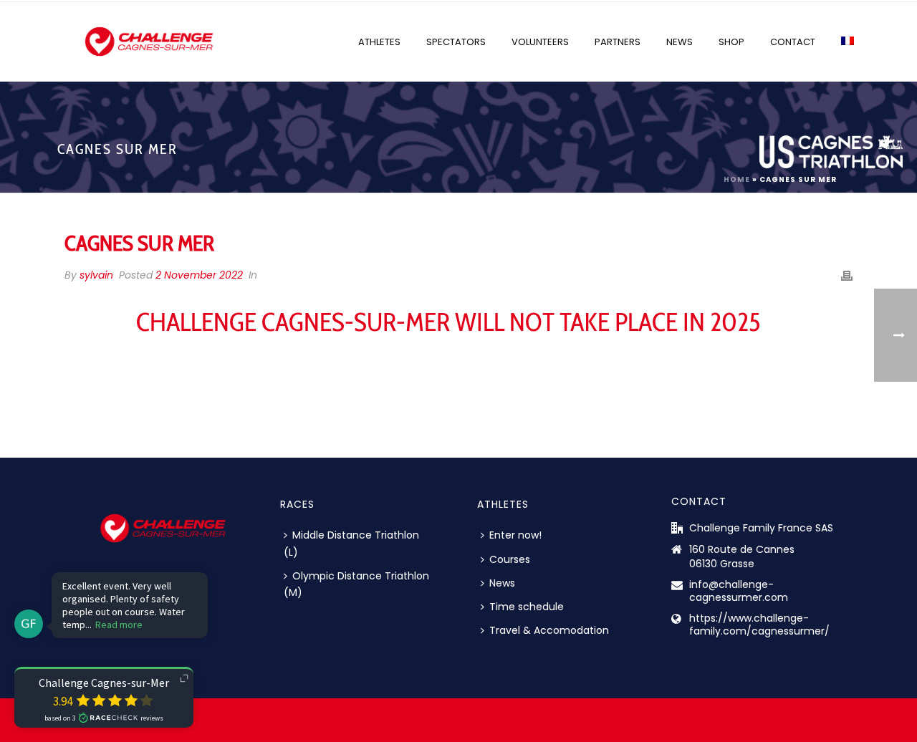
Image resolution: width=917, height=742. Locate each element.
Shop (731, 42)
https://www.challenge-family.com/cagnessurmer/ (759, 624)
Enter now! (515, 535)
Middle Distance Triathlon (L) (351, 543)
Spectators (456, 42)
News (679, 42)
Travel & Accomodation (549, 630)
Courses (509, 559)
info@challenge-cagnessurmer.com (738, 591)
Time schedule (526, 606)
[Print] (847, 275)
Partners (617, 42)
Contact (792, 42)
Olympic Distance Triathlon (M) (356, 584)
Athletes (379, 42)
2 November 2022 (199, 275)
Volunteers (540, 42)
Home (737, 179)
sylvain (96, 275)
